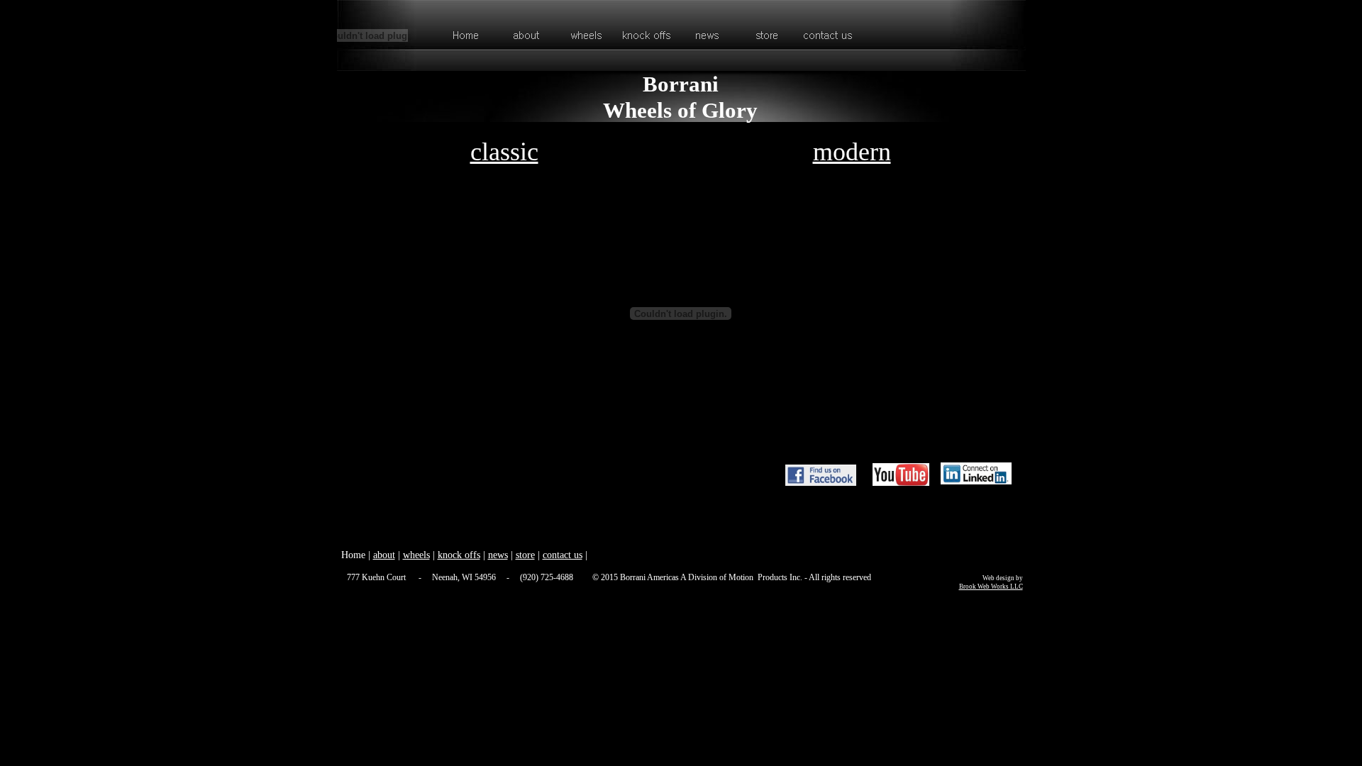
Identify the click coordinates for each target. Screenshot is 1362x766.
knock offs (459, 555)
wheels (416, 555)
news (498, 555)
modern (852, 152)
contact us (562, 555)
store (525, 555)
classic (504, 152)
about (384, 555)
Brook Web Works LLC (991, 586)
